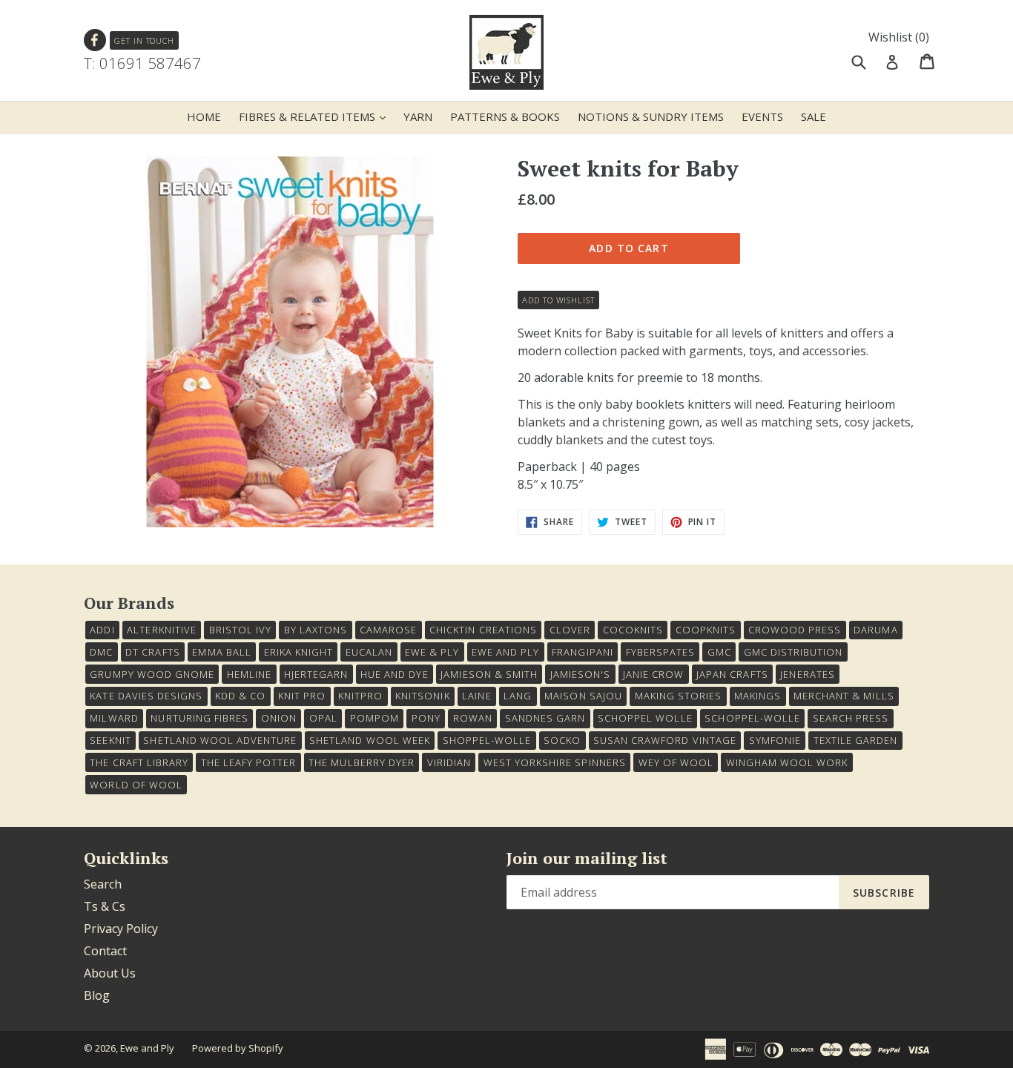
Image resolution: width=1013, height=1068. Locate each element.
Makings (757, 695)
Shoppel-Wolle (487, 740)
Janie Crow (653, 674)
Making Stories (678, 695)
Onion (279, 718)
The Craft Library (139, 762)
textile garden (856, 740)
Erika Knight (298, 652)
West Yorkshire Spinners (555, 762)
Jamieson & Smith (489, 674)
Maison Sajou (582, 695)
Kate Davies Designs (146, 695)
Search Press (850, 718)
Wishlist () (898, 37)
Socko (562, 740)
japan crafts (732, 674)
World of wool (136, 784)
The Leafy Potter (249, 762)
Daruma (875, 629)
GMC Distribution (793, 652)
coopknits (706, 629)
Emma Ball (221, 652)
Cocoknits (633, 629)
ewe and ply (505, 652)
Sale (813, 116)
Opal (323, 718)
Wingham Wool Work (787, 762)
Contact (105, 951)
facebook (95, 40)
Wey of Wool (676, 762)
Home (204, 116)
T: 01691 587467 (142, 63)
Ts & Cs (104, 906)
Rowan (472, 718)
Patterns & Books (505, 116)
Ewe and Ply (147, 1048)
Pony (426, 718)
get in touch (144, 40)
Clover (570, 629)
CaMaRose (388, 629)
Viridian (449, 762)
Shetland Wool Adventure (220, 740)
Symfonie (775, 740)
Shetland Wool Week (369, 740)
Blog (97, 995)
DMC (101, 652)
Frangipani (582, 652)
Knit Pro (302, 695)
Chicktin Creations (483, 629)
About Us (110, 973)
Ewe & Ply (432, 652)
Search (103, 884)
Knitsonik (422, 695)
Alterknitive (161, 629)
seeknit (110, 740)
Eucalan (369, 652)
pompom (374, 718)
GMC (719, 652)
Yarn (417, 116)
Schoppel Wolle (645, 718)
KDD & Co (240, 695)
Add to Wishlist (558, 300)
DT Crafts (152, 652)
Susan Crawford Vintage (664, 740)
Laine (476, 695)
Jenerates (807, 674)
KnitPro (360, 695)
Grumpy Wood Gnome (152, 674)
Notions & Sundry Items (651, 116)
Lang (518, 695)
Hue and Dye (394, 674)
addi (102, 629)
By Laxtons (315, 629)
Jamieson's (580, 674)
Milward (114, 718)
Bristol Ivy (240, 629)
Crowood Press (795, 629)
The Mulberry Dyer (361, 762)
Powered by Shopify (237, 1048)
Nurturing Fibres (199, 718)
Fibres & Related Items (316, 116)
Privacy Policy (121, 928)
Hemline (249, 674)
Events (762, 116)
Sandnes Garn (545, 718)
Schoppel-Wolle (752, 718)
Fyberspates (660, 652)
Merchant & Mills (843, 695)
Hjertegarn (316, 674)
